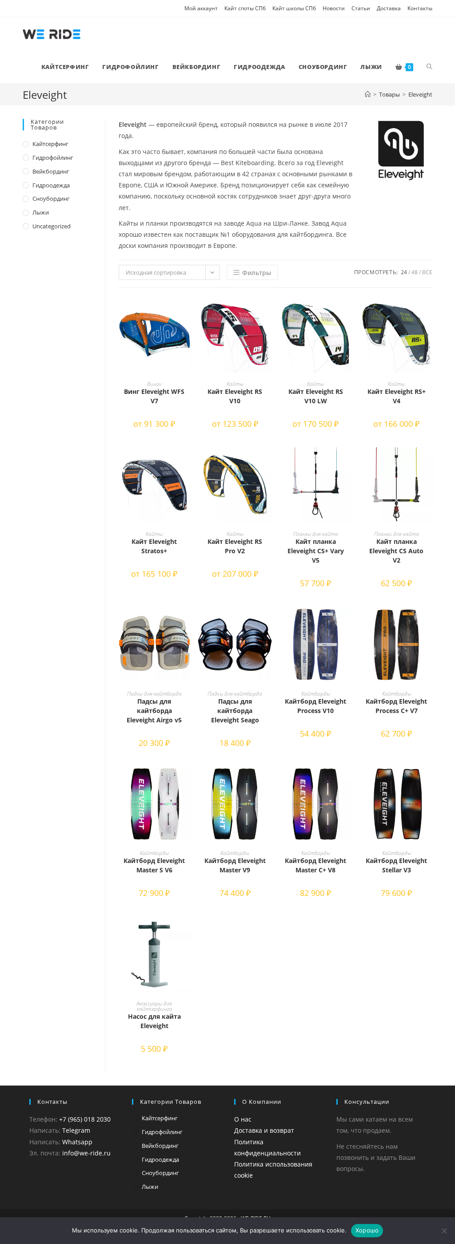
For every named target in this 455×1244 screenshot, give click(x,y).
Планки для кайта (315, 534)
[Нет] (443, 1230)
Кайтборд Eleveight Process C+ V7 (396, 706)
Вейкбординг (50, 171)
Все (427, 272)
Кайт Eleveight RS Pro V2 (235, 546)
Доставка (389, 8)
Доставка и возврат (264, 1130)
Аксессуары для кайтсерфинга (154, 1006)
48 (414, 272)
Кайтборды (315, 693)
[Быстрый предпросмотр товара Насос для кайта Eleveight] (187, 932)
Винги (154, 384)
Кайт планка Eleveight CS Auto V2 (396, 550)
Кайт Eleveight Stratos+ (154, 546)
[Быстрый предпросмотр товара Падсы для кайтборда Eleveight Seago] (268, 623)
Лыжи (40, 212)
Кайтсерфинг (50, 144)
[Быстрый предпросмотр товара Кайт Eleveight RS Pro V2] (268, 463)
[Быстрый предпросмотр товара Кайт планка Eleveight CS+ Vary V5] (349, 463)
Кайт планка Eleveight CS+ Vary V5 (315, 550)
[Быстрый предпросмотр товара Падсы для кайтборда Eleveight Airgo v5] (187, 623)
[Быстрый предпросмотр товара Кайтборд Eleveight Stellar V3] (430, 782)
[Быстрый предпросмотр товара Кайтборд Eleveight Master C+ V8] (349, 782)
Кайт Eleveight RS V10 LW (315, 396)
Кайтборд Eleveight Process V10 (315, 706)
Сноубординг (51, 199)
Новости (334, 8)
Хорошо (367, 1230)
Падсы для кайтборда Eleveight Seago (235, 710)
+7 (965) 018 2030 (85, 1119)
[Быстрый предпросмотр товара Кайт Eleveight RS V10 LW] (349, 312)
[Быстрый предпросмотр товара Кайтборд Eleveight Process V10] (349, 623)
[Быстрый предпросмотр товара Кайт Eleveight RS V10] (268, 312)
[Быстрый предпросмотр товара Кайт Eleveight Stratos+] (187, 463)
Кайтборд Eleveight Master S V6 (154, 865)
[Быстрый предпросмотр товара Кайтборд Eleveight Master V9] (268, 782)
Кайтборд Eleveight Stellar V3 (396, 865)
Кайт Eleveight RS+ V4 (396, 396)
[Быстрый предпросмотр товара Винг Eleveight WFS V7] (187, 312)
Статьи (360, 8)
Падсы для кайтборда (154, 693)
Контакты (419, 8)
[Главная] (368, 94)
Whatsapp (77, 1142)
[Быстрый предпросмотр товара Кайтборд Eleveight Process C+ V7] (430, 623)
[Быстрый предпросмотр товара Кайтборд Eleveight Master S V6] (187, 782)
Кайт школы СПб (294, 8)
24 (404, 272)
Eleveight (420, 94)
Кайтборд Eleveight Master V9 (235, 865)
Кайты (235, 384)
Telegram (76, 1130)
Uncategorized (51, 226)
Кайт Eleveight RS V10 (235, 396)
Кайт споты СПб (245, 8)
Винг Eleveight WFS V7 (154, 396)
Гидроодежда (51, 185)
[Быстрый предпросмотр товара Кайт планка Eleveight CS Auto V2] (430, 463)
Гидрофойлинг (52, 158)
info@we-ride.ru (86, 1153)
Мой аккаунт (201, 8)
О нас (242, 1119)
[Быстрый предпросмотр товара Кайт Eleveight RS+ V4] (430, 312)
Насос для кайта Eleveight (154, 1021)
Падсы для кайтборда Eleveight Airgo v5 (154, 710)
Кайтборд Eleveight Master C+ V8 (315, 865)
